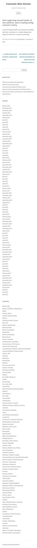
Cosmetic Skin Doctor (18, 3)
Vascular (4, 523)
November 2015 (7, 223)
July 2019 (4, 120)
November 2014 (7, 252)
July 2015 (4, 233)
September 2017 (7, 172)
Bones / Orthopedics (8, 334)
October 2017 (6, 169)
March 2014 (5, 271)
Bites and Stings (7, 327)
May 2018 (5, 153)
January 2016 (6, 219)
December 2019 (6, 108)
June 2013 (5, 292)
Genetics (4, 391)
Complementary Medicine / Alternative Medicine (16, 348)
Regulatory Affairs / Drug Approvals (12, 485)
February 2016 (6, 216)
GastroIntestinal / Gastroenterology (12, 389)
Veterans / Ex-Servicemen (9, 525)
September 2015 (7, 228)
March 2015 (5, 242)
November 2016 (7, 195)
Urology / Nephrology (8, 521)
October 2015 (6, 226)
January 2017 (6, 190)
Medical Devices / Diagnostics (10, 422)
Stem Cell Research (7, 509)
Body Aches (5, 332)
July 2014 (4, 261)
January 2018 (6, 162)
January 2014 (6, 275)
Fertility (4, 379)
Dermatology (21, 39)
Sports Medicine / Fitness (9, 507)
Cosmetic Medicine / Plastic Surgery (12, 351)
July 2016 (4, 205)
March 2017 (5, 186)
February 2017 (6, 188)
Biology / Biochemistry (8, 325)
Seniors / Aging (6, 495)
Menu (18, 13)
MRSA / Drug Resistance (9, 436)
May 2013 (5, 294)
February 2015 (6, 245)
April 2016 (5, 212)
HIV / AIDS (5, 396)
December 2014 (6, 249)
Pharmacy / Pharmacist (9, 462)
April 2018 (5, 155)
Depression (5, 358)
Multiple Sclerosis (7, 438)
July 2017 (4, 176)
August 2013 (6, 287)
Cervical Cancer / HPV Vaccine (11, 344)
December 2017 (6, 165)
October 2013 (6, 282)
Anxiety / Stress (6, 313)
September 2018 (7, 143)
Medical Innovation (8, 424)
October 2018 (6, 141)
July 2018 (4, 148)
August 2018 (6, 146)
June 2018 (5, 150)
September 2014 (7, 256)
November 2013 (7, 280)
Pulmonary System (8, 481)
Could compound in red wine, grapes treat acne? (9, 56)
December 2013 (6, 278)
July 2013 (4, 290)
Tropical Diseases (7, 516)
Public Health (6, 478)
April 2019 (5, 127)
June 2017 (5, 179)
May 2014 (5, 266)
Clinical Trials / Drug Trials (9, 346)
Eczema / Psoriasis (7, 367)
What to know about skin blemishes (12, 82)
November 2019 (7, 110)
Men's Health (6, 429)
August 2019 (6, 117)
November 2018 (7, 139)
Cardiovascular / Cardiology (10, 341)
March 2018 (5, 157)
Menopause (5, 431)
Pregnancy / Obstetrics (9, 464)
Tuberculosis (6, 518)
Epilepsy (4, 374)
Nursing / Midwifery (8, 443)
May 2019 (5, 124)
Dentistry (5, 356)
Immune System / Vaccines (10, 403)
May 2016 (5, 209)
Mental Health (6, 433)
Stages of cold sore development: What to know (16, 89)
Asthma (4, 318)
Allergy (4, 311)
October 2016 (6, 198)
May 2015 (5, 238)
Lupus (4, 412)
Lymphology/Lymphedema (10, 415)
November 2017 (7, 167)
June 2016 (5, 207)
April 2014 (5, 268)
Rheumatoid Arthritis (8, 490)
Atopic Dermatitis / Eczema (10, 320)
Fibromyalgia (6, 381)
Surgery (4, 511)
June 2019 (5, 122)
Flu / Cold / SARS (7, 384)
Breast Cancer (6, 337)
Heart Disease (6, 393)
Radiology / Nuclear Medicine (10, 483)
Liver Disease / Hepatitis (9, 410)
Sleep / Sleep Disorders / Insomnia (12, 502)
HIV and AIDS (6, 398)
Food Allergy (6, 386)
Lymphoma (5, 417)
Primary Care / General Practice (11, 466)
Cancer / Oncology (7, 339)
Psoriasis (4, 471)
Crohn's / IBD (6, 353)
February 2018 (6, 160)
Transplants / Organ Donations (11, 514)
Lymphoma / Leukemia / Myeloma (12, 419)
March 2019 (5, 129)
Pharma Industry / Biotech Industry (12, 459)
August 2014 (6, 259)
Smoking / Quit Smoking (9, 504)
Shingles (4, 499)
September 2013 (7, 285)
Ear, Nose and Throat (8, 365)
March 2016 (5, 214)
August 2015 (6, 231)
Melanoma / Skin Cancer (9, 426)
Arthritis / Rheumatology (9, 315)
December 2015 (6, 221)
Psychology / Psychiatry (9, 476)
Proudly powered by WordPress (11, 544)
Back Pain (5, 323)
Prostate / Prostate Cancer (10, 469)
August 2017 (6, 174)
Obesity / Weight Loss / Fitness (11, 448)
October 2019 (6, 113)
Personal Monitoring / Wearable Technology (15, 457)
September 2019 (7, 115)
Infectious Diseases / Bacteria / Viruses (13, 405)
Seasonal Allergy (7, 492)
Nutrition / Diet (6, 445)
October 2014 (6, 254)
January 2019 (6, 134)
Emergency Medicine (8, 370)
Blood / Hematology (8, 330)
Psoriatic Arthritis (7, 473)
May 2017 (5, 181)
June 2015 (5, 235)
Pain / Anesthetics (7, 450)
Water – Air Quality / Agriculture (11, 530)
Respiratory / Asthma (8, 488)
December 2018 (6, 136)
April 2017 (5, 183)
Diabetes (4, 363)
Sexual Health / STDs (8, 497)
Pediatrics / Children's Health (10, 455)
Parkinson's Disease (8, 452)
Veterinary (5, 528)
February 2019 (6, 131)
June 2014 (5, 264)
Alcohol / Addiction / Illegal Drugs (12, 308)
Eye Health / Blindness (8, 377)
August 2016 (6, 202)
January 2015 (6, 247)
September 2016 (7, 200)
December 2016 (6, 193)
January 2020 (6, 106)
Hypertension (6, 400)
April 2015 (5, 240)
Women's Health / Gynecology (11, 532)
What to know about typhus (10, 84)
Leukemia (5, 407)
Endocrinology (6, 372)
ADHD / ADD (6, 306)
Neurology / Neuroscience (10, 440)
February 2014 (6, 273)
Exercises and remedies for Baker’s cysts (14, 87)
